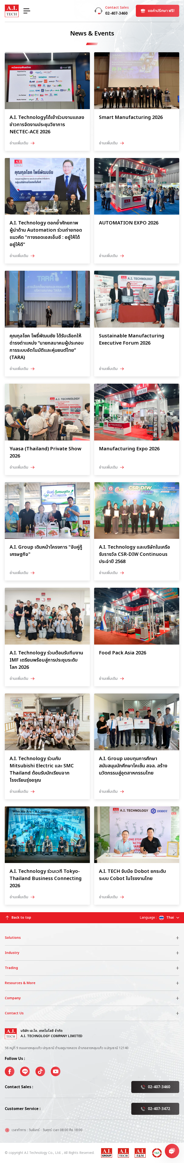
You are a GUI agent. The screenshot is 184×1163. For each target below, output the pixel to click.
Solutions (13, 937)
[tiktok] (40, 1071)
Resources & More (20, 983)
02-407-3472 (159, 1109)
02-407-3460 (159, 1087)
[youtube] (55, 1071)
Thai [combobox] (170, 917)
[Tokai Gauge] (156, 1153)
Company (13, 998)
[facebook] (9, 1071)
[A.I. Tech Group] (106, 1153)
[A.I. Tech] (123, 1153)
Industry (12, 952)
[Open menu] (26, 10)
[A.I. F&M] (140, 1153)
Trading (11, 967)
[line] (25, 1071)
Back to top (21, 917)
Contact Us (14, 1013)
